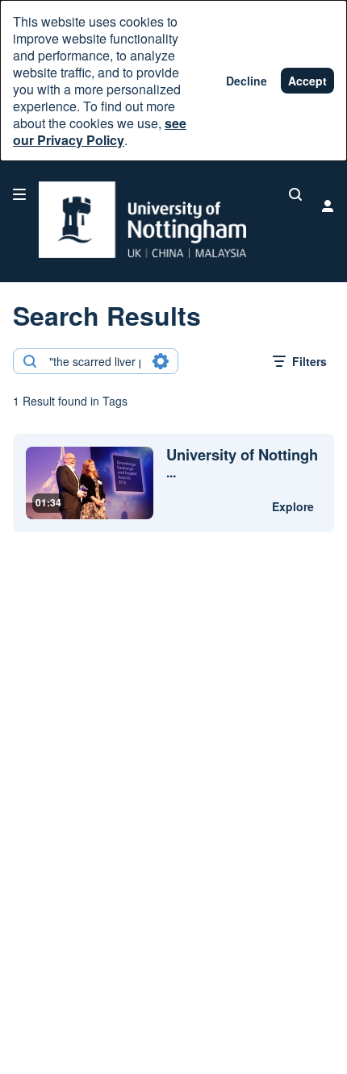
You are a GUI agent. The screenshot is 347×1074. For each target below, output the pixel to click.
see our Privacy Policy (99, 131)
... (242, 464)
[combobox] (95, 361)
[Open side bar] (19, 194)
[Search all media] (295, 194)
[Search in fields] (161, 361)
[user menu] (328, 206)
